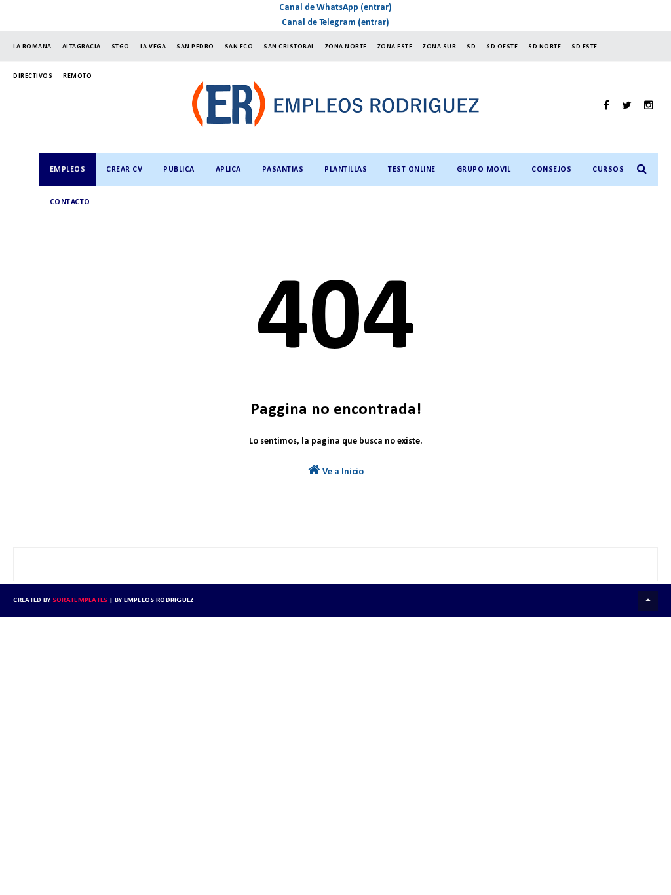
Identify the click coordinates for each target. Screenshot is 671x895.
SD (471, 46)
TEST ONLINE (412, 170)
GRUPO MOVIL (484, 170)
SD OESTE (502, 46)
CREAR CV (124, 170)
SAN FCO (239, 46)
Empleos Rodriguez (159, 600)
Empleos (68, 170)
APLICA (228, 170)
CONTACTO (70, 202)
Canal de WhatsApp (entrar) (335, 7)
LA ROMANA (32, 46)
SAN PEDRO (195, 46)
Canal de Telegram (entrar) (335, 23)
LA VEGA (153, 46)
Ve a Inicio (342, 472)
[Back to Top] (648, 601)
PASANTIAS (283, 170)
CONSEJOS (551, 170)
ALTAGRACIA (81, 46)
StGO (120, 46)
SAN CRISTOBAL (289, 46)
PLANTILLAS (345, 170)
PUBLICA (179, 170)
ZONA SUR (439, 46)
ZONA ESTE (395, 46)
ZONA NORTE (346, 46)
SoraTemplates (80, 600)
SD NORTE (544, 46)
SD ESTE (584, 46)
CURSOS (608, 170)
